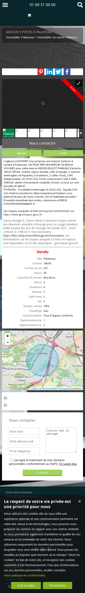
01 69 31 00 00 (42, 4)
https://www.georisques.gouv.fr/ (23, 214)
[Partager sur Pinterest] (41, 71)
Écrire (63, 153)
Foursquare (64, 388)
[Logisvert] (42, 18)
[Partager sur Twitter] (58, 71)
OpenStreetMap (49, 388)
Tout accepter (26, 585)
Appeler (22, 153)
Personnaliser (57, 585)
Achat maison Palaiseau (19, 492)
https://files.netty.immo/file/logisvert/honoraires (33, 235)
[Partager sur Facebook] (67, 71)
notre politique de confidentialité (24, 575)
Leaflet (34, 388)
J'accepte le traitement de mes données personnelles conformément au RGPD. (37, 462)
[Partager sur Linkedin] (49, 71)
